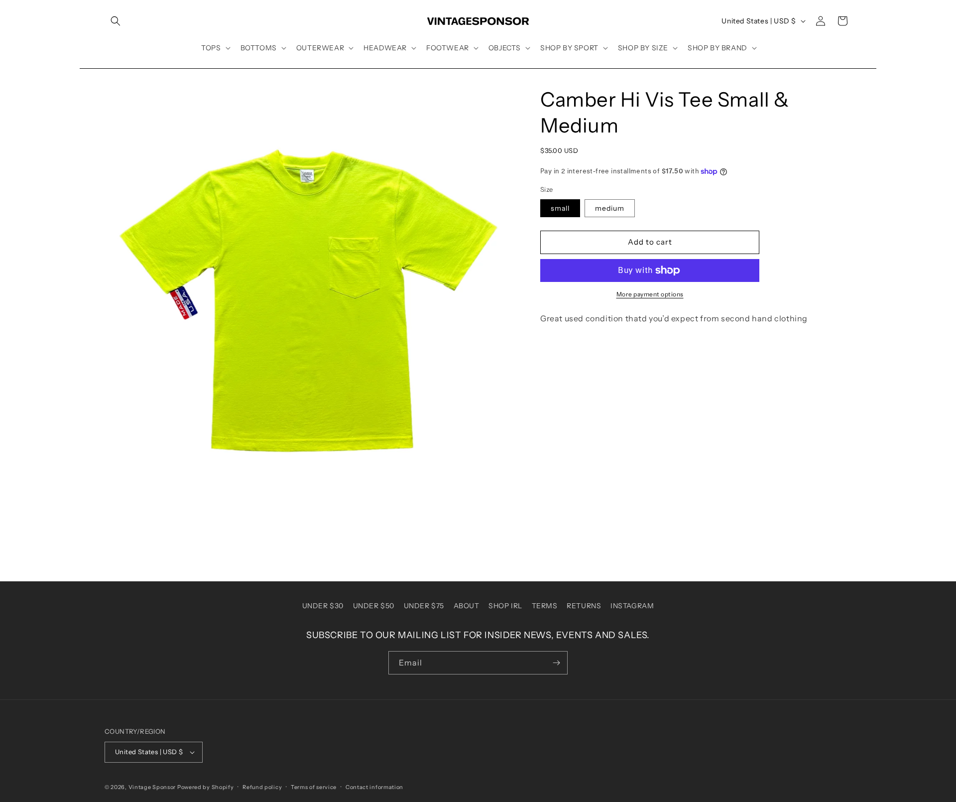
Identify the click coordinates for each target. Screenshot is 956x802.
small (560, 208)
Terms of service (314, 787)
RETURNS (584, 605)
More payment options (650, 294)
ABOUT (466, 605)
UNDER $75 (424, 605)
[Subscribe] (556, 662)
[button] (115, 21)
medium (609, 208)
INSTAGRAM (632, 605)
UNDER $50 (373, 605)
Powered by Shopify (205, 787)
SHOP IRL (505, 605)
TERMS (545, 605)
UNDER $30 (323, 605)
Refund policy (262, 787)
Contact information (374, 787)
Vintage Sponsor (152, 787)
